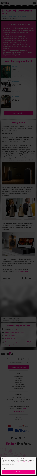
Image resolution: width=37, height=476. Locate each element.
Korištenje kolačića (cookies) (23, 462)
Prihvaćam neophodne (8, 464)
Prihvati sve (18, 472)
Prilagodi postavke (7, 468)
